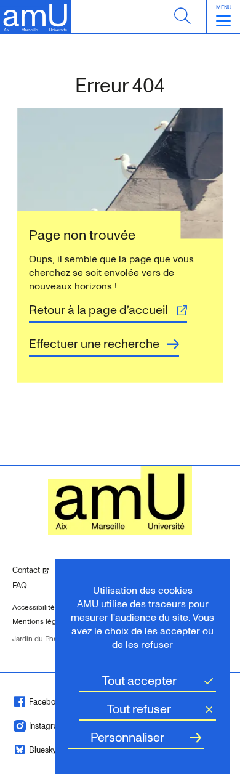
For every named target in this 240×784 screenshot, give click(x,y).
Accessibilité (33, 607)
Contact (41, 570)
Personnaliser (127, 737)
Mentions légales (41, 621)
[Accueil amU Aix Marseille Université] (35, 17)
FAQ (19, 585)
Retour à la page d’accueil (98, 310)
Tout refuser (139, 709)
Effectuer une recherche (94, 344)
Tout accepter (139, 681)
